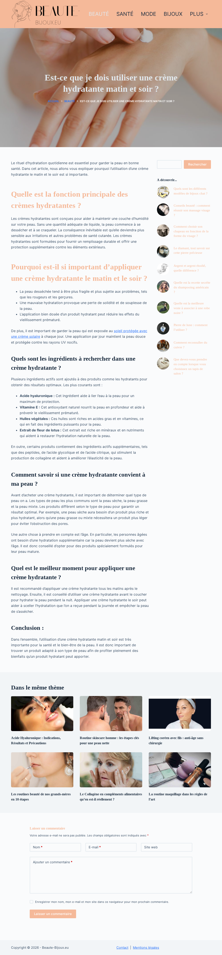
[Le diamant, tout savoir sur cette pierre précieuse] (163, 251)
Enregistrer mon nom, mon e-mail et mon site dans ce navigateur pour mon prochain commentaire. (102, 902)
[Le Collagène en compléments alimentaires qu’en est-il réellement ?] (111, 769)
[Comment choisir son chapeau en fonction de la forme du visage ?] (163, 230)
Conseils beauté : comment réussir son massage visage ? (192, 210)
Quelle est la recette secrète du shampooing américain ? (192, 287)
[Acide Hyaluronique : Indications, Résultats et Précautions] (42, 713)
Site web (151, 847)
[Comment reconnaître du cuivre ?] (163, 346)
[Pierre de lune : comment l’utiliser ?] (163, 328)
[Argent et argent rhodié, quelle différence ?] (163, 269)
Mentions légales (146, 947)
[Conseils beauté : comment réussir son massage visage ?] (163, 209)
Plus (196, 14)
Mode (148, 14)
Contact (122, 947)
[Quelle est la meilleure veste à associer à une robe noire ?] (163, 307)
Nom (37, 847)
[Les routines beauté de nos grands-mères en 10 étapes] (42, 769)
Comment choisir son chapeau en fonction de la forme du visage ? (191, 231)
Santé (124, 14)
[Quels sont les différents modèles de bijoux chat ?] (163, 192)
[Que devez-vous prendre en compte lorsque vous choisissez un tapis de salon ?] (163, 363)
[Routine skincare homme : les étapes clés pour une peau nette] (111, 713)
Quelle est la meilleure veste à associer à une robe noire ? (192, 308)
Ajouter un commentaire (52, 862)
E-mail (95, 847)
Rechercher (197, 164)
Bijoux (173, 14)
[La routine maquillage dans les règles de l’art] (180, 769)
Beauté (99, 14)
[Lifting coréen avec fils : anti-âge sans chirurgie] (180, 713)
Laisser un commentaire (53, 914)
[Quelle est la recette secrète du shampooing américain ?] (163, 286)
